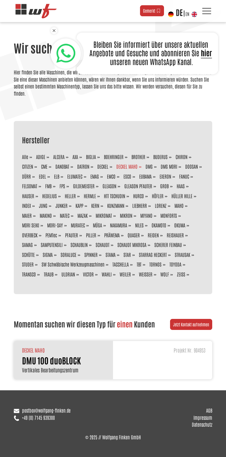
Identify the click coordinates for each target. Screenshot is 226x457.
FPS (62, 186)
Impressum (202, 417)
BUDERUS (160, 157)
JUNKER (61, 205)
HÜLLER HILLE (181, 196)
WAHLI (107, 274)
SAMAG (27, 244)
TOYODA (175, 264)
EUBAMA (145, 176)
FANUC (184, 176)
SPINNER (91, 254)
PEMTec (51, 235)
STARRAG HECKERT (153, 254)
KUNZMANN (115, 205)
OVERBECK (29, 235)
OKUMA (179, 225)
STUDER (28, 264)
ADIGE (40, 157)
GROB (164, 186)
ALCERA (58, 157)
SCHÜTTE (28, 254)
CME (44, 166)
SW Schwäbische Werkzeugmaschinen (73, 264)
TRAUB (48, 274)
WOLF (164, 274)
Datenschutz (202, 424)
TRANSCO (29, 274)
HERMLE (90, 196)
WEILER (125, 274)
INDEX (26, 205)
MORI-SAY (55, 225)
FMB (48, 186)
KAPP (79, 205)
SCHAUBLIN (79, 244)
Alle (25, 157)
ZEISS (181, 274)
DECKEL (102, 166)
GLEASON (109, 186)
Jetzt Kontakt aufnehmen (191, 324)
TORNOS (155, 264)
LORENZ (160, 205)
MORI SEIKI (30, 225)
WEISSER (145, 274)
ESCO (127, 176)
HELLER (70, 196)
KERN (95, 205)
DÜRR (26, 176)
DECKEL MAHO (127, 166)
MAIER (27, 215)
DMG (149, 166)
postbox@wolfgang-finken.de (46, 410)
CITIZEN (27, 166)
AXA (75, 157)
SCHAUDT (102, 244)
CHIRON (181, 157)
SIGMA (48, 254)
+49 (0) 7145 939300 (38, 417)
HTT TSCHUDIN (114, 196)
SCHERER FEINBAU (168, 244)
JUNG (43, 205)
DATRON (83, 166)
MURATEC (78, 225)
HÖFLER (157, 196)
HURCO (138, 196)
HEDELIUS (49, 196)
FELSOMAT (29, 186)
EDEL (42, 176)
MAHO (179, 205)
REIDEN (153, 235)
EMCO (111, 176)
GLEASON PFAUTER (138, 186)
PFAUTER (71, 235)
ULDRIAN (68, 274)
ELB (56, 176)
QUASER (134, 235)
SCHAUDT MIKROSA (131, 244)
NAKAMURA (118, 225)
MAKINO (46, 215)
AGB (209, 410)
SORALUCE (68, 254)
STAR (127, 254)
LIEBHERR (139, 205)
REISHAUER (175, 235)
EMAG (94, 176)
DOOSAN (191, 166)
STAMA (110, 254)
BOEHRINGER (113, 157)
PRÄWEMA (112, 235)
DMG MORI (169, 166)
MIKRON (126, 215)
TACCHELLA (120, 264)
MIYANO (146, 215)
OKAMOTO (159, 225)
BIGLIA (91, 157)
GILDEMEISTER (84, 186)
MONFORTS (168, 215)
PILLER (91, 235)
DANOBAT (62, 166)
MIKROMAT (104, 215)
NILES (139, 225)
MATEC (64, 215)
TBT (139, 264)
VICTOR (88, 274)
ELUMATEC (74, 176)
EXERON (165, 176)
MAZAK (82, 215)
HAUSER (28, 196)
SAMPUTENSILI (52, 244)
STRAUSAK (182, 254)
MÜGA (97, 225)
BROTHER (138, 157)
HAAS (181, 186)
